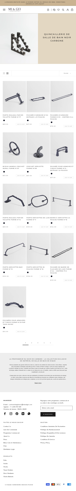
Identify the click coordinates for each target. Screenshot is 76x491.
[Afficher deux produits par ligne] (4, 73)
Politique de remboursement (50, 430)
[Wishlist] (58, 10)
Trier (66, 73)
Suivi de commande (10, 430)
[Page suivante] (50, 343)
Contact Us (7, 426)
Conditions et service (47, 439)
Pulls (5, 460)
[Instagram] (11, 413)
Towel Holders (8, 470)
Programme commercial (11, 433)
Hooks (5, 467)
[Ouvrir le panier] (72, 10)
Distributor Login (9, 449)
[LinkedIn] (23, 413)
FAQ (5, 446)
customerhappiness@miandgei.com (20, 404)
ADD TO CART (21, 124)
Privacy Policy (45, 443)
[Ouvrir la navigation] (4, 9)
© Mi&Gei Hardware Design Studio (19, 484)
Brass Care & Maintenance (12, 443)
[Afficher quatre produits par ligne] (7, 73)
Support (54, 10)
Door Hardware (8, 473)
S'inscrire (48, 414)
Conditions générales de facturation (52, 426)
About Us (6, 436)
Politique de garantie (47, 436)
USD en (8, 488)
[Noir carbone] (4, 120)
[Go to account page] (68, 10)
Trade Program (49, 10)
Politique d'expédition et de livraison (53, 433)
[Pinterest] (17, 413)
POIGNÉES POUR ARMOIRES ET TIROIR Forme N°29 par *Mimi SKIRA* (14, 322)
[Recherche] (63, 10)
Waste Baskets (8, 476)
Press (5, 439)
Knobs (5, 463)
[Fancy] (29, 413)
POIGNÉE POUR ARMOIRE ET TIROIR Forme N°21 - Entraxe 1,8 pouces (61, 168)
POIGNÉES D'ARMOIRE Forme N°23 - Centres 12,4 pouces (61, 117)
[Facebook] (4, 413)
